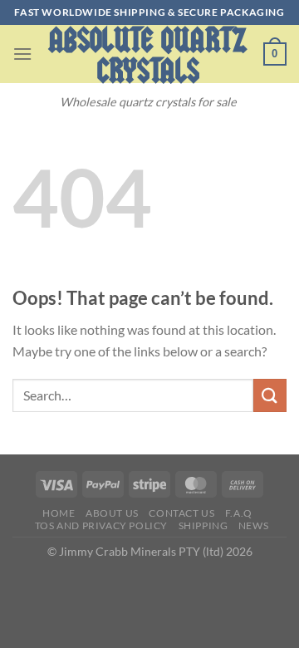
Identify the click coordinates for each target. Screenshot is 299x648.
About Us (112, 513)
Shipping (203, 525)
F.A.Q (238, 513)
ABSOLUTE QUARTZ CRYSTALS (148, 55)
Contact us (181, 513)
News (253, 525)
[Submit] (270, 395)
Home (58, 513)
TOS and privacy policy (101, 525)
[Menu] (22, 53)
